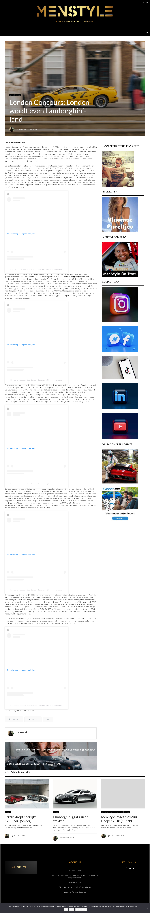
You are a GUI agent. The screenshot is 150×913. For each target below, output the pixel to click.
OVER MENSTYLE (75, 871)
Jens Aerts (22, 129)
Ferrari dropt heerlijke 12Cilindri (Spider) (21, 819)
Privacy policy (81, 910)
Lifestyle (105, 812)
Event (12, 95)
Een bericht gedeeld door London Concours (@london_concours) (36, 269)
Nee (71, 910)
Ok (66, 910)
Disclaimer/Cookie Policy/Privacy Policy (75, 887)
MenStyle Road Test (116, 812)
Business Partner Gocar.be (75, 892)
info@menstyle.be (75, 878)
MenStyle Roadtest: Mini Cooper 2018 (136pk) (119, 819)
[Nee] (147, 908)
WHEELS (18, 95)
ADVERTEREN (75, 882)
